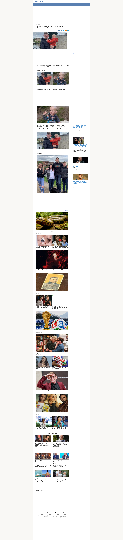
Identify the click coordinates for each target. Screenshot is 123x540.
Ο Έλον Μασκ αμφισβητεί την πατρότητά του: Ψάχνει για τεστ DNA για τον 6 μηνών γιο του (80, 165)
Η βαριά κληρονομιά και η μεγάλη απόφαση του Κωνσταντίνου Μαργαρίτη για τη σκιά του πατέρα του (42, 445)
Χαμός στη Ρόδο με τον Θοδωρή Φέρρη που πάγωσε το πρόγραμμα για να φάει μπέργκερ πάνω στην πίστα (42, 462)
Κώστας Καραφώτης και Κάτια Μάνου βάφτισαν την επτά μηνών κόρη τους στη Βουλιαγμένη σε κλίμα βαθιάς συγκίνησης (61, 480)
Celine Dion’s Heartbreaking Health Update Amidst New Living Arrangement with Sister (80, 182)
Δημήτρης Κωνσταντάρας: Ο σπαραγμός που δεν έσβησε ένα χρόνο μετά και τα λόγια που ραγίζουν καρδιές (60, 445)
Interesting (49, 4)
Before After (38, 4)
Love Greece (39, 1)
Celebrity (43, 4)
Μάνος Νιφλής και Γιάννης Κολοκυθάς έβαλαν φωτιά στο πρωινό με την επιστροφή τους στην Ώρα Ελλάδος (61, 462)
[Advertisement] (61, 14)
